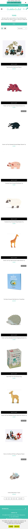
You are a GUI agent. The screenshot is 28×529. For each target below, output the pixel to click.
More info (17, 526)
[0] (26, 9)
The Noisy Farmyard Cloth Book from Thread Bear (14, 299)
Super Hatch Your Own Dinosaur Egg (14, 376)
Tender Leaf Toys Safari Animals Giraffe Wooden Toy (14, 260)
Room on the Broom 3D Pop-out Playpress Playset (14, 453)
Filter (14, 23)
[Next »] (23, 499)
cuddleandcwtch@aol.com (16, 518)
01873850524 (22, 5)
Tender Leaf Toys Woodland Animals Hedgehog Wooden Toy (14, 337)
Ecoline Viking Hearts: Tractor (14, 492)
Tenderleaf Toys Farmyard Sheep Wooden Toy (14, 221)
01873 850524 (16, 516)
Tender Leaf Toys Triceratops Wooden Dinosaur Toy (14, 105)
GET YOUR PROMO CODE (14, 2)
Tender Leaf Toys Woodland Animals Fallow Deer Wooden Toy (14, 415)
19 (20, 498)
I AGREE (11, 526)
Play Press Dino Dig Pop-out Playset (14, 67)
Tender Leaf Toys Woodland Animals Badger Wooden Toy (14, 144)
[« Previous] (5, 499)
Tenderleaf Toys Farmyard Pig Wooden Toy (14, 183)
